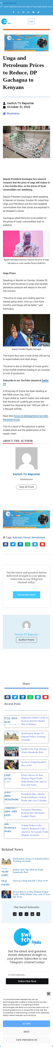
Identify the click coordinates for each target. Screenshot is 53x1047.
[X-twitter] (20, 914)
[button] (48, 993)
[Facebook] (15, 12)
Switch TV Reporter (26, 474)
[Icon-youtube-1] (26, 914)
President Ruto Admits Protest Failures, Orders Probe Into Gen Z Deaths (34, 797)
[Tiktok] (40, 12)
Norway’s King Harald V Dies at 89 (30, 880)
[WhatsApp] (30, 12)
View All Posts (26, 487)
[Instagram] (25, 12)
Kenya (26, 537)
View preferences (26, 1040)
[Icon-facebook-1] (14, 914)
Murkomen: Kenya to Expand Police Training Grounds (33, 736)
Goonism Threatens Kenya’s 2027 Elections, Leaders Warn (33, 813)
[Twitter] (20, 12)
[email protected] (10, 3)
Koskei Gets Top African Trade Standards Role (28, 870)
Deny (27, 1031)
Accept (26, 1023)
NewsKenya (38, 537)
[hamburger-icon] (31, 21)
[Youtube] (35, 12)
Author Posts (26, 639)
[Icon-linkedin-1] (32, 914)
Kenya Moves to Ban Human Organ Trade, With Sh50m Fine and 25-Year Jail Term (31, 894)
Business (13, 113)
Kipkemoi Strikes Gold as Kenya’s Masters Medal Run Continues (34, 721)
